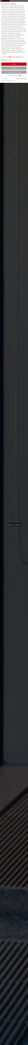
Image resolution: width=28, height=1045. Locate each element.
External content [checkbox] (7, 60)
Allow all (14, 64)
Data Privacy (23, 78)
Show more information (13, 75)
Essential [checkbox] (5, 57)
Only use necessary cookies (14, 72)
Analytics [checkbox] (13, 57)
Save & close (14, 68)
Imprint (17, 78)
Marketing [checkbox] (20, 57)
